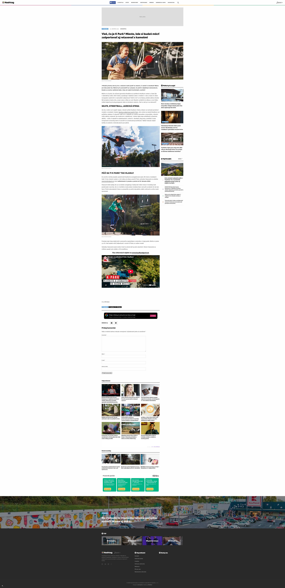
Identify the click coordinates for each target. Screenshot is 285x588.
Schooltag (171, 2)
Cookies (137, 561)
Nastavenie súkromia (140, 571)
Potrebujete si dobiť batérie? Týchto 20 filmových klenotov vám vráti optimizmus (111, 468)
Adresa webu (105, 366)
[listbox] (178, 159)
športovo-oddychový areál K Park (128, 112)
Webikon (150, 584)
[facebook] (102, 564)
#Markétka (123, 28)
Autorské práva (139, 558)
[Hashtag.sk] (8, 2)
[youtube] (105, 564)
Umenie (151, 2)
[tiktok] (111, 564)
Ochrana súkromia (140, 563)
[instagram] (108, 564)
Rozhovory (134, 2)
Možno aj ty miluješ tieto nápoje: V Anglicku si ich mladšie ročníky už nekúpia (173, 196)
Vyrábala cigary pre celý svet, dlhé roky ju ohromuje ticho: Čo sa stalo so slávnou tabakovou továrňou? (171, 149)
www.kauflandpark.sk (108, 181)
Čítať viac (176, 521)
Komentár (104, 335)
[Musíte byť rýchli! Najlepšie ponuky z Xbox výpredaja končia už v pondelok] (130, 459)
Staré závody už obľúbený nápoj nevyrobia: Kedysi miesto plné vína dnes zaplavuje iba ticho (171, 105)
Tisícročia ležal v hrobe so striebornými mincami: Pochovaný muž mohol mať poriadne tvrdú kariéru (174, 202)
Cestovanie (143, 2)
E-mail (103, 360)
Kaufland (112, 307)
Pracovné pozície (109, 476)
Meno (103, 354)
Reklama (137, 566)
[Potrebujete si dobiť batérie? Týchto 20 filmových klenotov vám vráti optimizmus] (111, 459)
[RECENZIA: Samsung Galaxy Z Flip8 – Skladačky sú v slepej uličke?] (150, 459)
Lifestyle (120, 2)
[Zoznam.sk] (279, 3)
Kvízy (127, 2)
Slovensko (105, 28)
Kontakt (137, 556)
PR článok (119, 307)
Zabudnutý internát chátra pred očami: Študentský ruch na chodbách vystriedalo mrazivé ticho (172, 127)
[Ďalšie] (182, 540)
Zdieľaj (113, 2)
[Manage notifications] (2, 586)
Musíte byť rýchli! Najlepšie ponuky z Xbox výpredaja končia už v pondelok (130, 467)
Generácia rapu (161, 2)
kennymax (140, 584)
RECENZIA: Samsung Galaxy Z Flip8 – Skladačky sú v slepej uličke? (150, 467)
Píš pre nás (138, 569)
